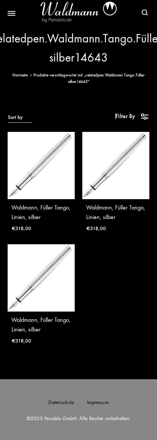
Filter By (125, 116)
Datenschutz (61, 402)
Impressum (98, 402)
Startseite (20, 75)
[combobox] (20, 117)
